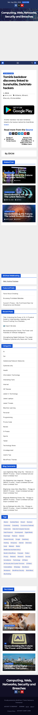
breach (6, 124)
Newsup (29, 700)
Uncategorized (8, 450)
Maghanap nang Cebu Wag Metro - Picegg (18, 489)
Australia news (14, 522)
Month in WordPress (10, 553)
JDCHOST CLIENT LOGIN (24, 710)
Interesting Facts (9, 380)
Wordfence (25, 567)
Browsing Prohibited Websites (13, 298)
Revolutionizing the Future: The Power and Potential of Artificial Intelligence (18, 648)
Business (29, 522)
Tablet (5, 441)
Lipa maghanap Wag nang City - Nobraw (17, 472)
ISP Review (7, 389)
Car (4, 356)
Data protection (8, 532)
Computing (15, 525)
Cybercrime (7, 529)
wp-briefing (7, 574)
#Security (6, 98)
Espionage (7, 536)
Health (5, 370)
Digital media (28, 532)
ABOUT (32, 706)
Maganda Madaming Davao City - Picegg (17, 498)
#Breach (25, 95)
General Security (9, 539)
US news (29, 563)
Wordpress (7, 570)
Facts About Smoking (10, 293)
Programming (7, 417)
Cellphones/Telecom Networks (13, 361)
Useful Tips (7, 455)
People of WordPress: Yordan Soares (11, 139)
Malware (11, 546)
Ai (4, 351)
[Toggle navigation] (18, 63)
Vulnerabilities (8, 567)
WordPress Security (18, 570)
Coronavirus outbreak (27, 525)
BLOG (27, 706)
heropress (14, 542)
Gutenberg (25, 539)
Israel (5, 546)
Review (5, 427)
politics (27, 553)
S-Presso (6, 431)
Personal (6, 412)
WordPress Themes (10, 459)
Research (20, 556)
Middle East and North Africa (12, 549)
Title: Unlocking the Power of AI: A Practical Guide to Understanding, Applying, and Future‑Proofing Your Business (18, 319)
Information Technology (11, 375)
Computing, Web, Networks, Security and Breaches (19, 684)
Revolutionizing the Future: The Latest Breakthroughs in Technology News (18, 216)
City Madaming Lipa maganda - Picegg (16, 480)
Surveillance (7, 560)
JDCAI (7, 93)
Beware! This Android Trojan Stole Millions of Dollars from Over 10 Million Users (26, 141)
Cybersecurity (8, 366)
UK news (25, 560)
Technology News (8, 73)
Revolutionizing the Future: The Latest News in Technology (18, 177)
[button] (32, 63)
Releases (13, 556)
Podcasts (20, 553)
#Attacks (18, 95)
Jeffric (18, 180)
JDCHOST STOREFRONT (10, 706)
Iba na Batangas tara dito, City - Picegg (16, 506)
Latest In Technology (10, 394)
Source (29, 129)
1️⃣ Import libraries (9, 326)
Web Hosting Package (10, 281)
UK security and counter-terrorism (14, 563)
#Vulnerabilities (15, 98)
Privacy (6, 556)
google (18, 539)
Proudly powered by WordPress (13, 700)
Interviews (28, 542)
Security (27, 556)
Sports (5, 436)
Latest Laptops (8, 398)
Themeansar (18, 702)
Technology (16, 560)
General (21, 536)
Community (7, 525)
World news (29, 570)
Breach (23, 522)
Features (14, 536)
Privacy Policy (11, 711)
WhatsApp (17, 567)
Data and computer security (21, 529)
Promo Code (7, 422)
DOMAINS (21, 706)
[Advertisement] (19, 41)
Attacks (6, 522)
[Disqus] (19, 249)
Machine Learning (9, 408)
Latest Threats (8, 403)
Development (19, 532)
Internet (6, 384)
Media (18, 546)
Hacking (6, 542)
